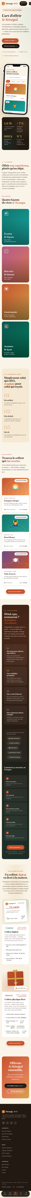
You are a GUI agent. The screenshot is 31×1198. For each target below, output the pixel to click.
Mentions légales (6, 1187)
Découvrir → (23, 3)
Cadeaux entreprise (7, 1150)
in (11, 1123)
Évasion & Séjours (6, 1131)
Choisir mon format (15, 1043)
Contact (4, 1170)
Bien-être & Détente (7, 1134)
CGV (13, 1187)
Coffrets (10, 1194)
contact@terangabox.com (15, 1086)
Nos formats (5, 1167)
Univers (15, 1194)
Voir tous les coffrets (15, 591)
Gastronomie (5, 1136)
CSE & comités (5, 1153)
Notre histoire (5, 1164)
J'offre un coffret (10, 40)
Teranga (10, 3)
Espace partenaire (7, 1156)
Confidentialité (20, 1187)
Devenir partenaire (10, 46)
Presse (4, 1172)
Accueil (4, 1194)
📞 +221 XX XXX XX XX (15, 1091)
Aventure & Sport (6, 1139)
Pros (21, 1194)
